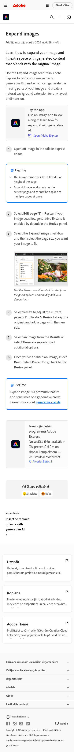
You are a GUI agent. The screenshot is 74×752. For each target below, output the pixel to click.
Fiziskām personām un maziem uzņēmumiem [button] (32, 662)
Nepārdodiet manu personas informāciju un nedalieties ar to (34, 740)
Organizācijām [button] (14, 678)
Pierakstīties (62, 5)
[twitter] (21, 723)
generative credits (48, 402)
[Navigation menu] (5, 5)
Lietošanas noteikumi (16, 735)
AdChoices (14, 745)
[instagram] (15, 723)
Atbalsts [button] (10, 687)
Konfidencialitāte (51, 730)
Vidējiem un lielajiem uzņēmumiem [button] (26, 670)
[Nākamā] (53, 527)
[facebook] (8, 723)
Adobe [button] (9, 695)
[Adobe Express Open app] (69, 17)
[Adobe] (19, 5)
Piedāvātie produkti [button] (17, 704)
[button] (48, 5)
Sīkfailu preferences (38, 735)
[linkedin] (28, 723)
